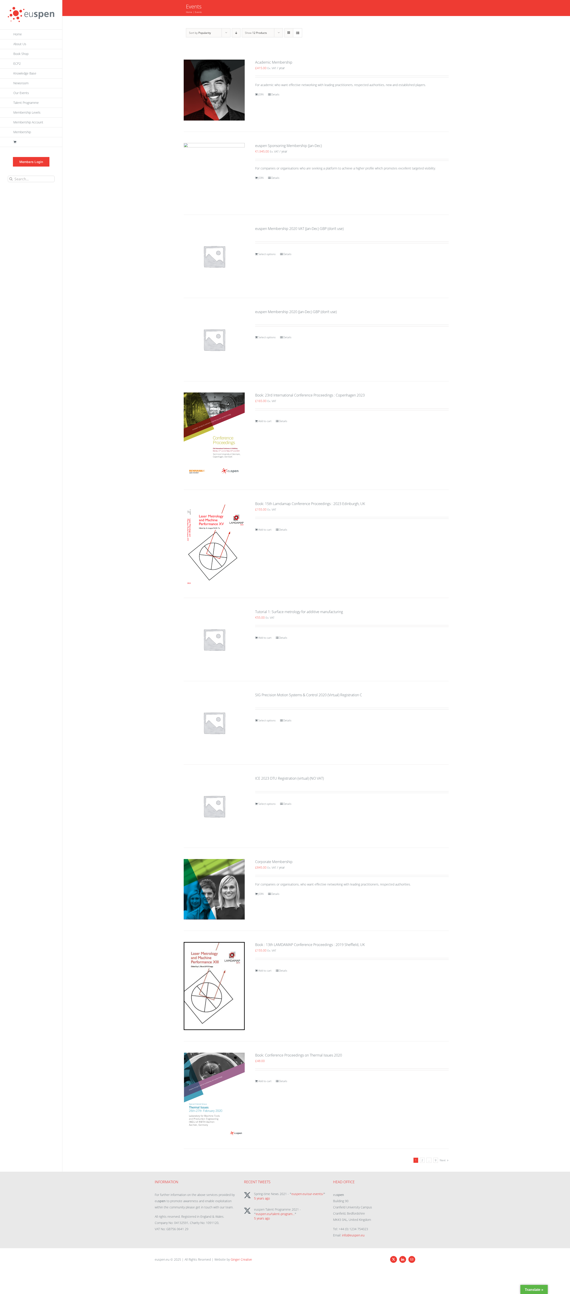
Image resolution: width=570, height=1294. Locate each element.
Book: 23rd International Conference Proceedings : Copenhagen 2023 (310, 395)
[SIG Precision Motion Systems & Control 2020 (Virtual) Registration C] (214, 722)
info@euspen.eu (353, 1235)
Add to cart (264, 421)
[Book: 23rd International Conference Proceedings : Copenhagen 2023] (214, 435)
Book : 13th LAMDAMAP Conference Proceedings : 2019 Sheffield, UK (310, 944)
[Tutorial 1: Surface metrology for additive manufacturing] (214, 639)
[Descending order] (236, 32)
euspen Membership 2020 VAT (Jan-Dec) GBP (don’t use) (299, 228)
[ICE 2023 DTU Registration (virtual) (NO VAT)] (214, 806)
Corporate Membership (274, 861)
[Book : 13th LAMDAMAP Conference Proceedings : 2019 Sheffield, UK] (214, 986)
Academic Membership (273, 62)
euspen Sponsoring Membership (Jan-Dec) (288, 145)
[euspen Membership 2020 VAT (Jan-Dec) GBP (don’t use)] (214, 256)
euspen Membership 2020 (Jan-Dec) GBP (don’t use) (296, 311)
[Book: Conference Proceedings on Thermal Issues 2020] (214, 1095)
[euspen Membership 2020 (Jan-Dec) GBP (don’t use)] (214, 339)
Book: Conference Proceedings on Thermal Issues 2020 (298, 1055)
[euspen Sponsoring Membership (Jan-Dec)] (214, 173)
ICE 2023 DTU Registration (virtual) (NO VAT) (289, 778)
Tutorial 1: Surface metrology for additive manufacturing (299, 611)
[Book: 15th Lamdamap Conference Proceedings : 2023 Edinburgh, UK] (214, 543)
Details (275, 94)
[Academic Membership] (214, 90)
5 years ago (262, 1198)
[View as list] (297, 32)
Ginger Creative (241, 1259)
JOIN (261, 94)
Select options (267, 254)
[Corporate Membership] (214, 889)
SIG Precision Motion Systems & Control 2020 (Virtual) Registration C (308, 694)
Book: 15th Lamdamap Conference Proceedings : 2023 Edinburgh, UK (310, 503)
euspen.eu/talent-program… (275, 1214)
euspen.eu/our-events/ (307, 1194)
